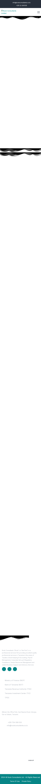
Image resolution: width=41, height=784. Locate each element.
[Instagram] (15, 669)
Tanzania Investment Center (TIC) (17, 693)
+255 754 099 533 (15, 722)
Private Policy (26, 781)
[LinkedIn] (4, 669)
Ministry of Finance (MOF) (15, 680)
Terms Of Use (15, 781)
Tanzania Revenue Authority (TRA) (18, 689)
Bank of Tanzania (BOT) (14, 685)
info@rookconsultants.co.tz (21, 2)
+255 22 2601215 (21, 5)
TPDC (7, 698)
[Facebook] (9, 669)
